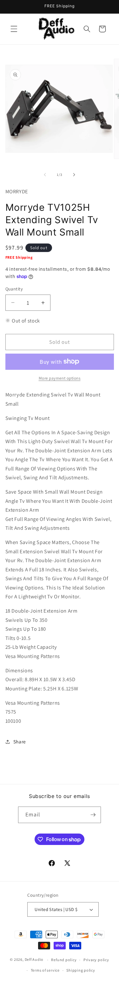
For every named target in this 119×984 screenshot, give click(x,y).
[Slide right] (74, 175)
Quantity (14, 289)
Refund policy (63, 959)
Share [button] (19, 741)
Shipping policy (80, 970)
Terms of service (45, 970)
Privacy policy (96, 959)
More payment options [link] (60, 378)
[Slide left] (45, 175)
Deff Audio (34, 959)
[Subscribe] (93, 815)
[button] (14, 29)
